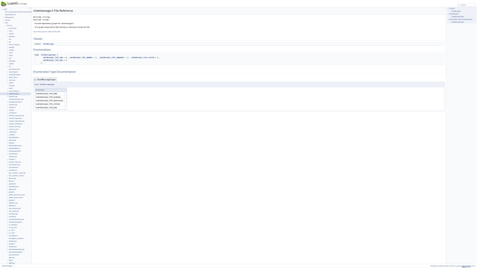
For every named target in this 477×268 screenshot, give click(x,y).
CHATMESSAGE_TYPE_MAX (53, 60)
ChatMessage (48, 44)
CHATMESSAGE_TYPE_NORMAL (81, 58)
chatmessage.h (7, 266)
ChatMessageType (48, 55)
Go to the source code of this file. (47, 31)
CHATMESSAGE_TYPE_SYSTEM (142, 58)
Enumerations (454, 14)
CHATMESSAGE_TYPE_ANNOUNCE (111, 58)
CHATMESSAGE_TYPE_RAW (53, 58)
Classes (452, 8)
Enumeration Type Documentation (460, 19)
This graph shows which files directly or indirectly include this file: (62, 27)
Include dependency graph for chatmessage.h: (54, 23)
